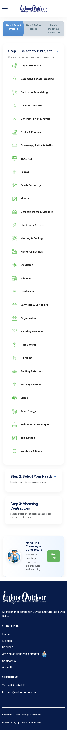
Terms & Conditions (30, 722)
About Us (8, 667)
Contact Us (9, 661)
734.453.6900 (16, 685)
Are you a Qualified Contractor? (21, 654)
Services (7, 647)
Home (6, 634)
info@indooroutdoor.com (23, 692)
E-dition (7, 640)
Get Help (53, 556)
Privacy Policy (9, 722)
